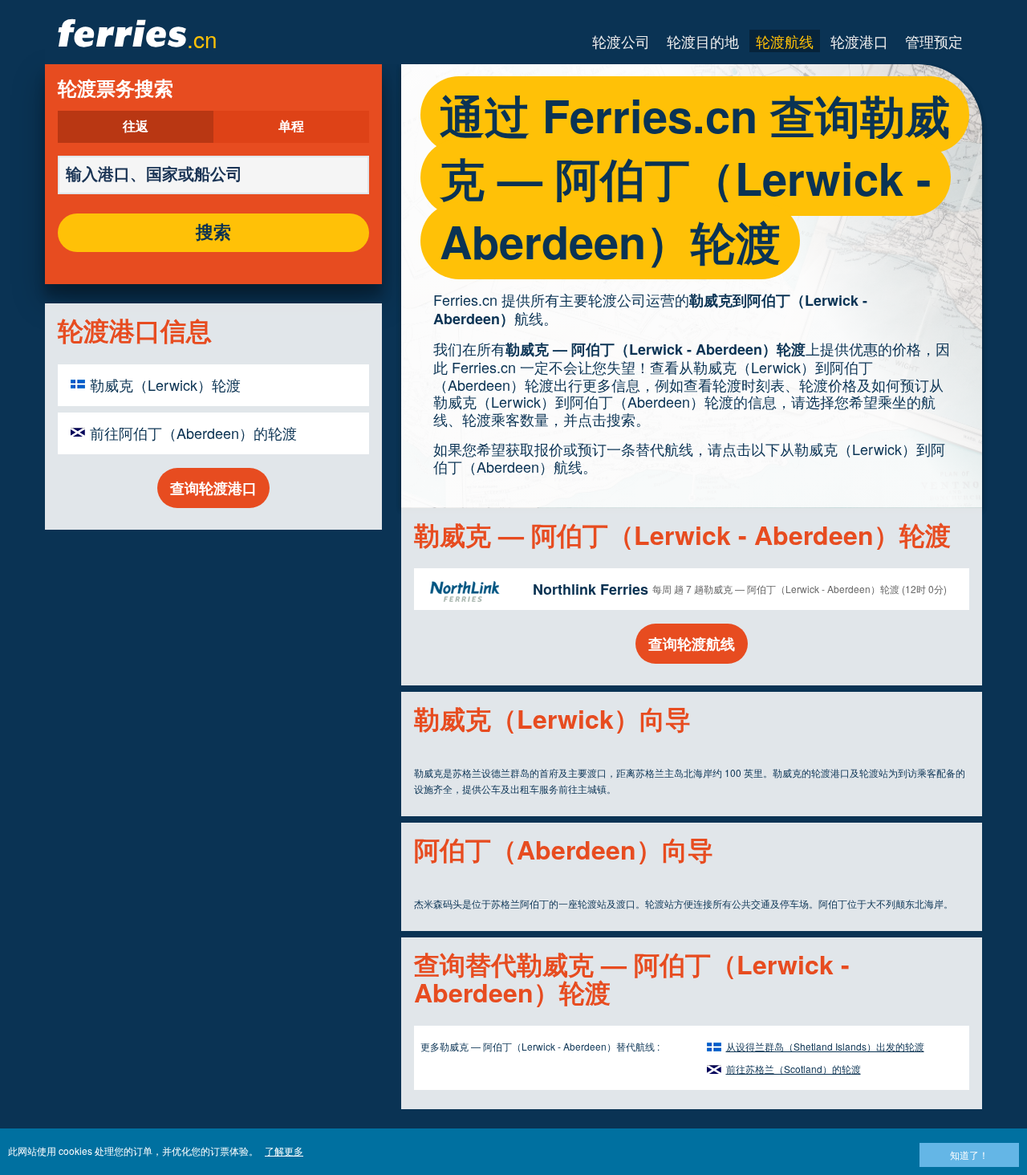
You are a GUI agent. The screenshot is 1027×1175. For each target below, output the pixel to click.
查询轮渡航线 (691, 643)
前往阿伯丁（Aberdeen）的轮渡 (193, 432)
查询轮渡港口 (213, 488)
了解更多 (284, 1150)
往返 (135, 126)
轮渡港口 (859, 40)
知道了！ (969, 1154)
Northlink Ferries (590, 589)
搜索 (213, 233)
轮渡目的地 (703, 40)
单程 (291, 126)
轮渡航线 (785, 40)
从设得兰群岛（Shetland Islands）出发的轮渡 (825, 1046)
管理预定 (934, 40)
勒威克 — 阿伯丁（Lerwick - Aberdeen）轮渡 (655, 349)
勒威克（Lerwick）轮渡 (165, 384)
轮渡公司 (621, 40)
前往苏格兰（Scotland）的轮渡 (793, 1068)
